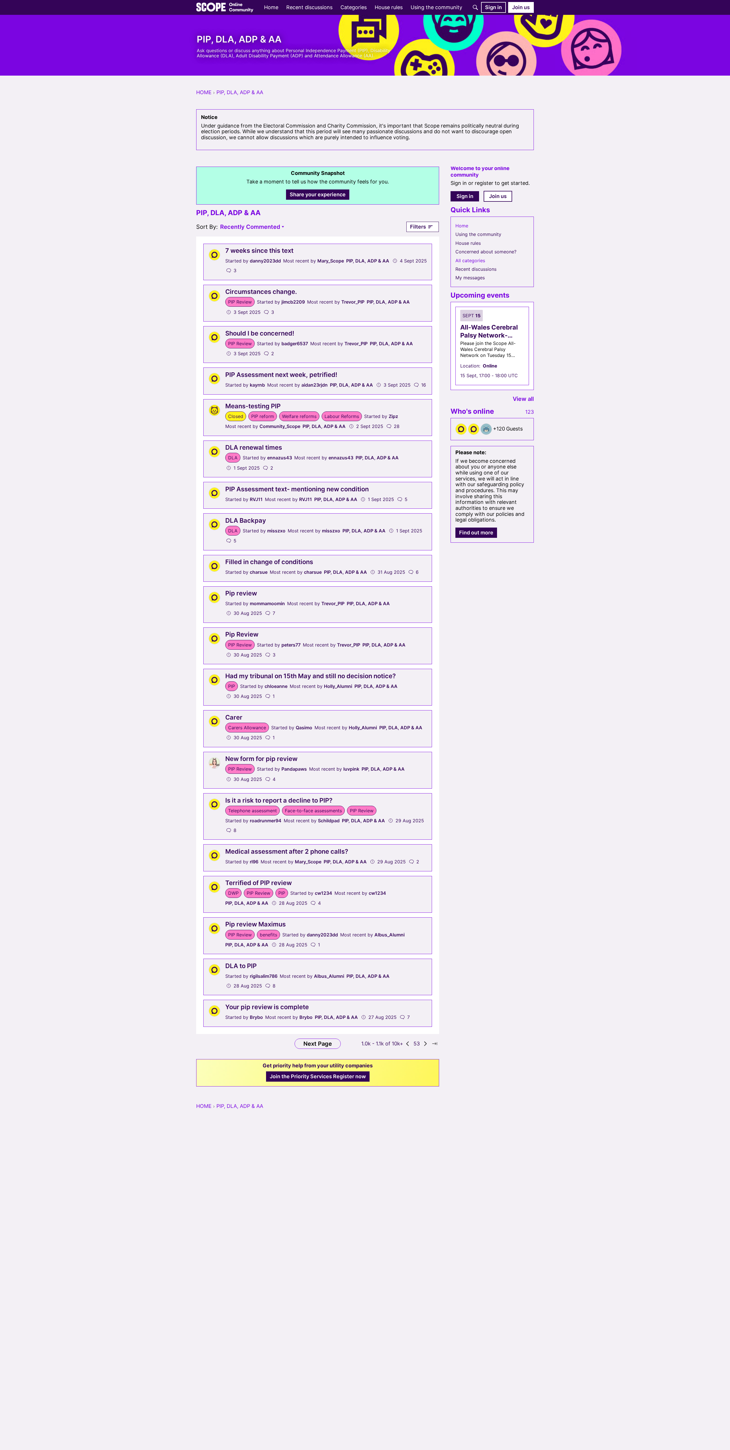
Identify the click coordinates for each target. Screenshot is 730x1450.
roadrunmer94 (265, 820)
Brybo (256, 1017)
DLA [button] (233, 458)
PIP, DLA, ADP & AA (367, 261)
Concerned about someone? (485, 252)
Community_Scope (279, 426)
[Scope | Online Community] (224, 7)
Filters (418, 227)
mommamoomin (267, 603)
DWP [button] (233, 893)
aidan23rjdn (314, 385)
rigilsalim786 (263, 976)
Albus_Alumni (389, 935)
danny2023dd (265, 261)
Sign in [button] (465, 196)
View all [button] (523, 398)
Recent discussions (475, 269)
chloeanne (276, 686)
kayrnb (257, 385)
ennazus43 (279, 458)
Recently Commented (250, 227)
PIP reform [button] (262, 416)
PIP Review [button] (240, 302)
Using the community (478, 234)
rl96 (254, 862)
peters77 (291, 645)
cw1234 (323, 893)
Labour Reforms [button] (342, 416)
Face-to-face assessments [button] (313, 810)
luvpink (351, 769)
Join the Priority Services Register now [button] (318, 1076)
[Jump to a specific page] (434, 1043)
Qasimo (304, 727)
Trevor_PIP (352, 302)
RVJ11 (256, 499)
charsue (258, 572)
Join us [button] (498, 196)
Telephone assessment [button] (252, 810)
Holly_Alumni (338, 686)
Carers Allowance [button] (247, 727)
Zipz (393, 416)
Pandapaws (294, 769)
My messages (470, 277)
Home (461, 226)
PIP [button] (231, 686)
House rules (468, 243)
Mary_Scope (330, 261)
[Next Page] (425, 1043)
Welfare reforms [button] (299, 416)
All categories (470, 260)
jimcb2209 (293, 302)
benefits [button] (268, 935)
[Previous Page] (407, 1043)
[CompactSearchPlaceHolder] (475, 7)
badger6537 (294, 343)
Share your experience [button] (318, 194)
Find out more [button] (476, 533)
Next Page (317, 1043)
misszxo (276, 531)
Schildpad (329, 820)
